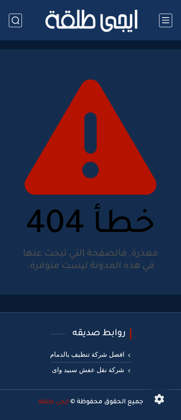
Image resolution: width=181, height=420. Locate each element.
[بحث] (15, 20)
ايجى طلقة (53, 402)
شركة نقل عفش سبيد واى (88, 369)
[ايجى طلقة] (90, 20)
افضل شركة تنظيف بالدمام (87, 354)
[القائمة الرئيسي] (165, 20)
